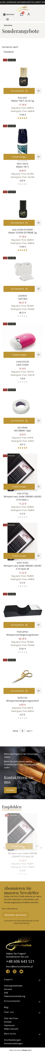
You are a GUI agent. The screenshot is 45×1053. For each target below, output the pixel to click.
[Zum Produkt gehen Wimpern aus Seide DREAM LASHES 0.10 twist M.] (22, 541)
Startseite (8, 25)
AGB (6, 992)
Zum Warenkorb (17, 91)
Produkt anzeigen (19, 157)
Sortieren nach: (10, 47)
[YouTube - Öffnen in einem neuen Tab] (21, 971)
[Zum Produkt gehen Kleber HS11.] (22, 142)
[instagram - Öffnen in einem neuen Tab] (14, 971)
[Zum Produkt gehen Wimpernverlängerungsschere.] (22, 676)
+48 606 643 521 (20, 961)
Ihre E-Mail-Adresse (10, 908)
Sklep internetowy (19, 1050)
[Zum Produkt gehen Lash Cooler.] (22, 340)
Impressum (9, 1025)
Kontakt (10, 790)
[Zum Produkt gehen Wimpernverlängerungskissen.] (22, 610)
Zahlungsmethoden (13, 985)
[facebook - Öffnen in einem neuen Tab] (8, 971)
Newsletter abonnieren (15, 915)
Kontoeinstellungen (13, 1043)
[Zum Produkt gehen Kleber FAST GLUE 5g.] (22, 76)
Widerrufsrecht (11, 1029)
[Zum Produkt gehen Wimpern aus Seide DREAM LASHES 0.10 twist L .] (22, 472)
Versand (8, 989)
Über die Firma (11, 1018)
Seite (15, 731)
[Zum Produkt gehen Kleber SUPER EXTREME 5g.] (22, 208)
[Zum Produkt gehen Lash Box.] (22, 274)
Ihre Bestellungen (12, 1040)
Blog (6, 1007)
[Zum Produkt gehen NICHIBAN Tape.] (22, 406)
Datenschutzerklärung (14, 996)
